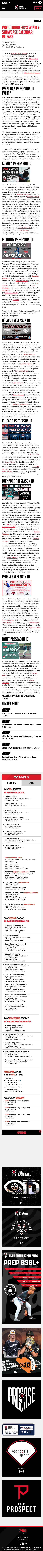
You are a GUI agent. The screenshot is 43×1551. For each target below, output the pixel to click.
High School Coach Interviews (14, 1085)
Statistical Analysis (12, 866)
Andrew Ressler (22, 280)
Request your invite (12, 842)
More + (38, 8)
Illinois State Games (32, 73)
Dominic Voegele (23, 194)
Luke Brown (23, 230)
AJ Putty (16, 299)
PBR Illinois (33, 58)
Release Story (10, 1104)
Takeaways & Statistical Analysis (15, 1030)
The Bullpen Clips (10, 1082)
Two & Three (22, 901)
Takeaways (10, 877)
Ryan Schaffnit (35, 627)
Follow (12, 1075)
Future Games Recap (11, 1089)
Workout (15, 887)
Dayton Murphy (29, 354)
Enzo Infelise (12, 558)
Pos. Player (18, 868)
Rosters (17, 865)
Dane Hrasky (7, 622)
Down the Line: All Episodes (13, 1087)
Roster (16, 875)
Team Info (9, 884)
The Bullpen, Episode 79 (12, 1080)
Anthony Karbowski (20, 404)
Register (8, 800)
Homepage (10, 861)
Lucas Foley (6, 290)
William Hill (34, 455)
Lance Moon (10, 462)
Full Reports (22, 887)
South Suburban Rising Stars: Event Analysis (19, 1056)
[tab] (11, 783)
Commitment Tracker (13, 863)
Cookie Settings (23, 1539)
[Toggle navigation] (3, 8)
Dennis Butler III (8, 527)
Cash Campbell (26, 364)
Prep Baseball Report (19, 54)
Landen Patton (8, 620)
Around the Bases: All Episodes (14, 1091)
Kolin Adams (7, 471)
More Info (15, 800)
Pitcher (25, 868)
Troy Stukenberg (21, 371)
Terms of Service (23, 1537)
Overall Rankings (11, 1102)
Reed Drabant (34, 622)
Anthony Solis (17, 383)
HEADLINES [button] (21, 1132)
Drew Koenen (18, 395)
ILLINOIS (5, 3)
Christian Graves (10, 292)
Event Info (9, 865)
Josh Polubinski (24, 228)
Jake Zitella (10, 524)
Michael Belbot (33, 196)
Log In (35, 3)
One (16, 901)
